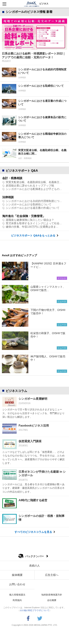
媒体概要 (17, 574)
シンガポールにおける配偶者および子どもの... (34, 188)
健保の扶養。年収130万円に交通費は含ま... (32, 226)
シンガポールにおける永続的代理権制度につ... (34, 200)
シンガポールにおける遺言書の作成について (32, 207)
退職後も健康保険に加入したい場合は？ (30, 219)
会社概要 (51, 600)
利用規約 (17, 600)
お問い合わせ (17, 584)
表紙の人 (34, 565)
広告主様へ (51, 574)
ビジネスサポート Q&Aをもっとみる (33, 235)
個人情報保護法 (17, 594)
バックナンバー (34, 556)
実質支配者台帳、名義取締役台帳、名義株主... (34, 182)
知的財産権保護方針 (51, 594)
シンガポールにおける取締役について (28, 204)
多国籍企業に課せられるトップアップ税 (30, 185)
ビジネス (43, 3)
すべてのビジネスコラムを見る (33, 531)
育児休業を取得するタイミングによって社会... (34, 223)
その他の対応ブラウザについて (34, 610)
